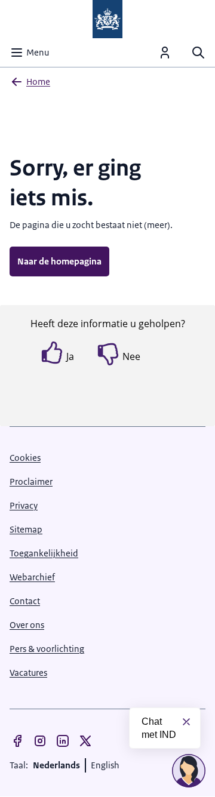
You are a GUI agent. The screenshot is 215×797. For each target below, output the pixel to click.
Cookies (25, 457)
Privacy (24, 505)
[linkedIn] (62, 741)
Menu (37, 52)
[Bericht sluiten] (186, 722)
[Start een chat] (188, 770)
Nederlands (56, 765)
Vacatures (28, 672)
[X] (85, 741)
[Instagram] (40, 741)
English (105, 765)
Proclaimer (31, 481)
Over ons (27, 624)
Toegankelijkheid (44, 553)
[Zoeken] (198, 52)
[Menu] (165, 52)
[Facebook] (17, 741)
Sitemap (26, 529)
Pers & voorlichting (47, 648)
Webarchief (32, 577)
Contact (25, 601)
